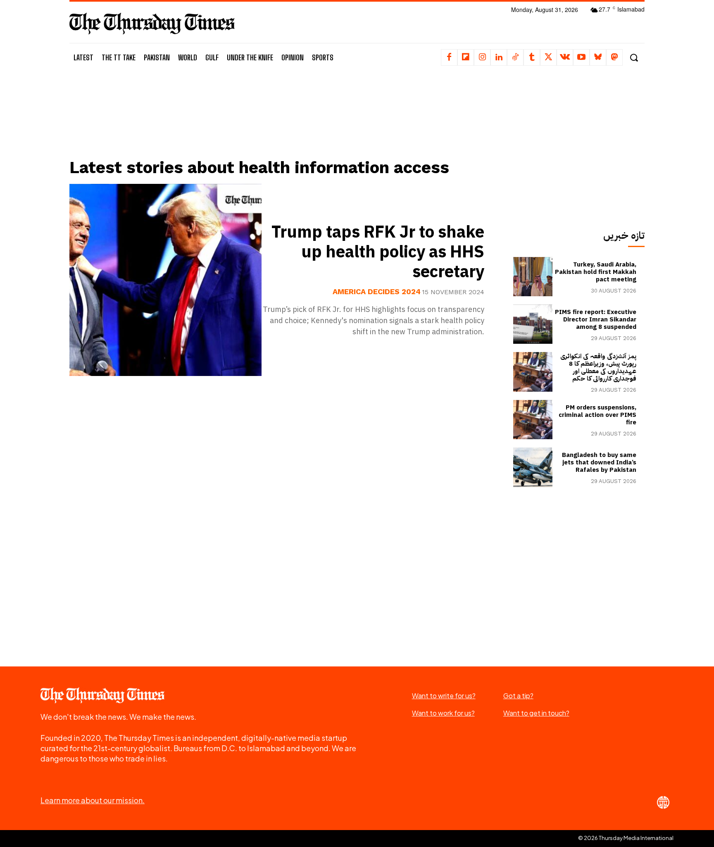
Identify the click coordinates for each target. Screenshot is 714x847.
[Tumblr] (532, 57)
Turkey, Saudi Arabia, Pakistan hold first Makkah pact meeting (595, 272)
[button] (634, 58)
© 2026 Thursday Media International (626, 838)
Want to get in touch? (536, 713)
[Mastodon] (614, 57)
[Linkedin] (498, 57)
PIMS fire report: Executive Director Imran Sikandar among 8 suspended (595, 319)
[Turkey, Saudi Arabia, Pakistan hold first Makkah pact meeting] (532, 276)
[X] (548, 57)
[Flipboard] (465, 57)
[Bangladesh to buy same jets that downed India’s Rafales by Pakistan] (532, 467)
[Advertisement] (283, 122)
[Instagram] (482, 57)
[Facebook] (449, 57)
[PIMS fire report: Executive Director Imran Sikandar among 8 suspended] (532, 324)
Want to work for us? (443, 713)
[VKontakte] (565, 57)
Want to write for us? (444, 695)
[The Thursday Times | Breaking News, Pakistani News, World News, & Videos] (152, 23)
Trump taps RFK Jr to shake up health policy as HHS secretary (377, 252)
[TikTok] (515, 57)
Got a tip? (518, 695)
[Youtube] (581, 57)
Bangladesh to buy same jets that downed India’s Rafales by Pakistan (599, 462)
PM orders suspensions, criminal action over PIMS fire (597, 415)
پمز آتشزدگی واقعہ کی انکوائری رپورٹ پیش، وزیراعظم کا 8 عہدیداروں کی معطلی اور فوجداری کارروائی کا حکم (598, 367)
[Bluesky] (598, 57)
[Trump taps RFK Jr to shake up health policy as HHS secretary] (165, 280)
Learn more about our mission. (92, 800)
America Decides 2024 (377, 291)
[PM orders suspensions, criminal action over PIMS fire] (532, 419)
